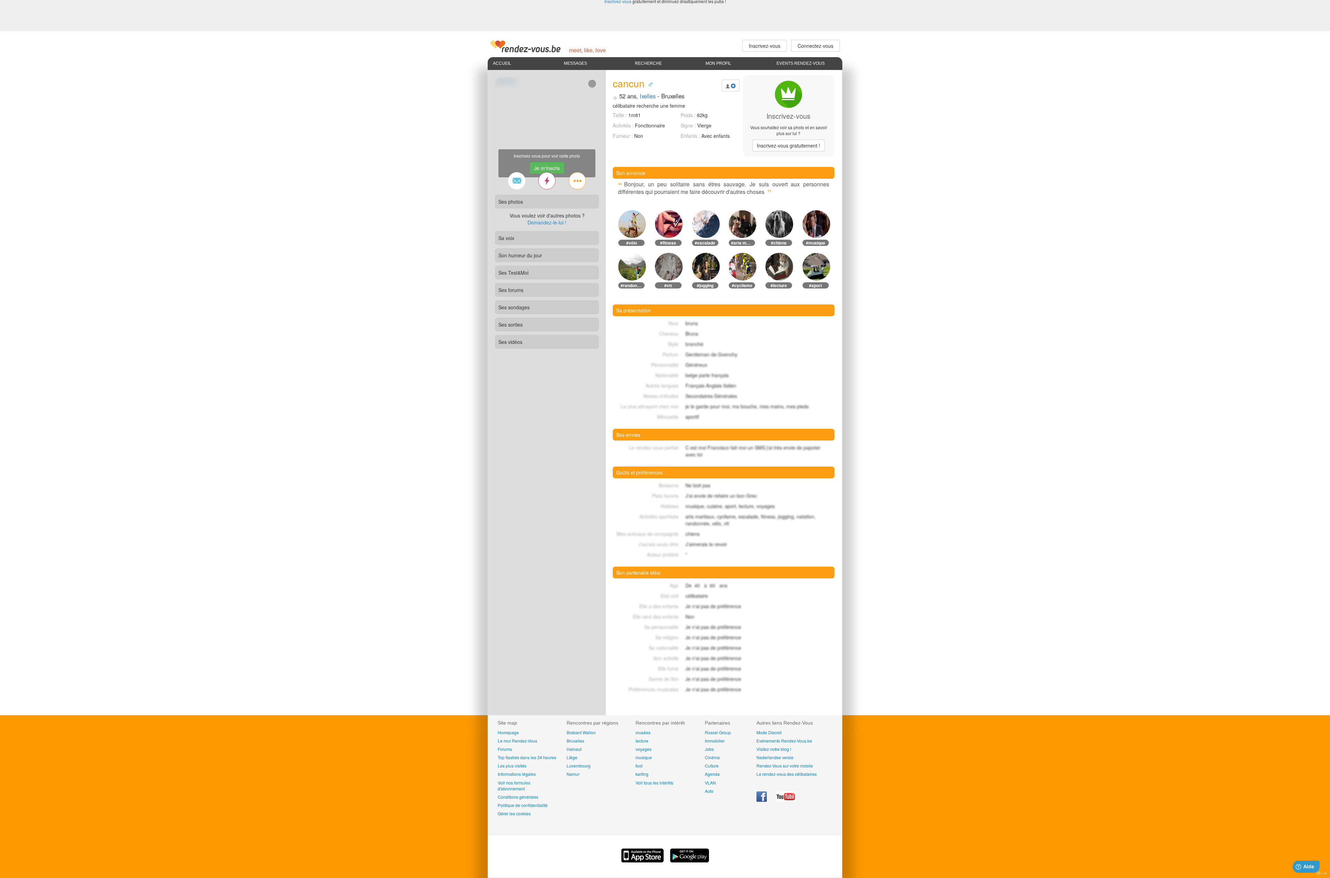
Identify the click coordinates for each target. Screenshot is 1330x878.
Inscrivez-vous (788, 145)
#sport (815, 285)
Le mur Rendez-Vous (517, 741)
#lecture (779, 285)
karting (642, 774)
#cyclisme (742, 285)
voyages (643, 749)
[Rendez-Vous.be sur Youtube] (786, 800)
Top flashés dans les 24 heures (527, 757)
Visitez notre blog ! (773, 749)
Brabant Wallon (581, 732)
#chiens (779, 243)
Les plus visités (512, 766)
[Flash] (547, 180)
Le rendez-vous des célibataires (786, 774)
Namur (573, 774)
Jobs (709, 749)
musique (644, 757)
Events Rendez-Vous (801, 63)
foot (639, 766)
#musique (815, 243)
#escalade (705, 243)
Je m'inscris (547, 168)
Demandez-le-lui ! (546, 222)
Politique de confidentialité (523, 805)
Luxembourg (579, 766)
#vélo (631, 243)
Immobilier (715, 741)
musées (643, 732)
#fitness (668, 243)
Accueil (502, 63)
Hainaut (574, 749)
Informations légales (517, 774)
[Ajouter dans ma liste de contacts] (730, 85)
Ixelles (648, 96)
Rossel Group (718, 732)
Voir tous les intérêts (654, 783)
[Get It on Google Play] (689, 860)
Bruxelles (575, 741)
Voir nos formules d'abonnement (514, 785)
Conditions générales (518, 797)
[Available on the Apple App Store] (643, 860)
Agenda (712, 774)
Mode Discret (768, 732)
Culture (712, 766)
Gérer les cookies (514, 813)
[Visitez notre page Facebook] (762, 800)
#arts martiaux (743, 243)
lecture (642, 741)
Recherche (648, 63)
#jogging (705, 285)
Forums (505, 749)
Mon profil (718, 63)
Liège (572, 757)
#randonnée (632, 285)
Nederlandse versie (774, 757)
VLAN (710, 783)
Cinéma (712, 757)
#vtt (668, 285)
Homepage (508, 732)
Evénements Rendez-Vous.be (784, 741)
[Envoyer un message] (516, 180)
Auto (709, 791)
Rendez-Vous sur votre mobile (784, 766)
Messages (575, 63)
